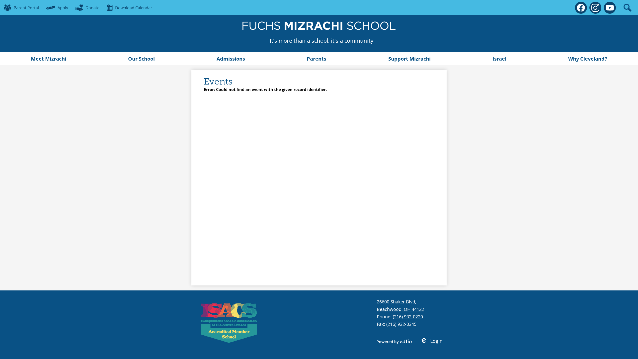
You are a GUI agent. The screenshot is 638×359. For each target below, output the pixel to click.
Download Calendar (133, 7)
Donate (92, 7)
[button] (48, 58)
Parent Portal (26, 7)
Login (431, 341)
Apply (63, 7)
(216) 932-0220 (408, 317)
